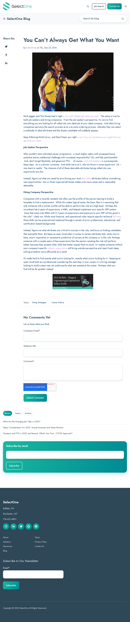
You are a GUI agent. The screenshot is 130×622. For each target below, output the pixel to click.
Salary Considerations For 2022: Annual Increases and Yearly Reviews (33, 427)
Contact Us (114, 6)
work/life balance (92, 161)
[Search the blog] (122, 18)
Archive (28, 413)
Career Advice (58, 302)
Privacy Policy (41, 541)
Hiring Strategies (39, 302)
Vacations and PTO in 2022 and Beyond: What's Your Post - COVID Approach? (37, 433)
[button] (88, 6)
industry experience (57, 248)
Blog (5, 550)
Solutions (7, 541)
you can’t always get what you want (82, 116)
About (5, 537)
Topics (18, 413)
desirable (86, 178)
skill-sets (117, 216)
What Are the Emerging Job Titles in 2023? (21, 421)
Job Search (99, 6)
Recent (8, 413)
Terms (37, 537)
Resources (7, 546)
